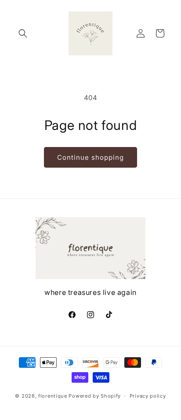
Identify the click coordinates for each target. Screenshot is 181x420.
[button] (23, 33)
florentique (52, 396)
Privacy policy (148, 396)
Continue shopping (90, 157)
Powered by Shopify (95, 396)
